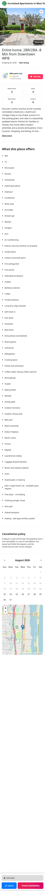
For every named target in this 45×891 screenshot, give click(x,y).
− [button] (5, 611)
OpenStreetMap (30, 654)
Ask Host (36, 76)
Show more (7, 135)
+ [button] (5, 608)
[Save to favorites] (41, 12)
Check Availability (31, 885)
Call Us (11, 885)
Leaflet (20, 654)
